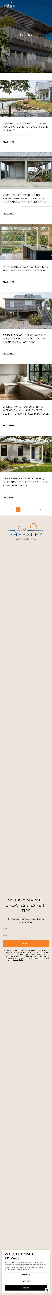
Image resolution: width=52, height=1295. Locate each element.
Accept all (26, 1288)
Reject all (26, 1275)
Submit (26, 943)
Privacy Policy (18, 960)
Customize (26, 1281)
